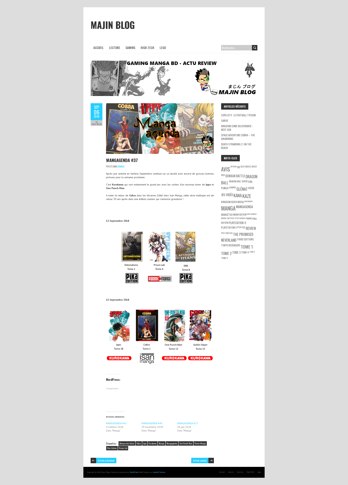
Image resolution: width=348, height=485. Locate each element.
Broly (254, 166)
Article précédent (106, 460)
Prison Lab (123, 448)
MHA (248, 213)
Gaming (130, 48)
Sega (223, 232)
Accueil (98, 48)
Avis (225, 169)
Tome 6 (224, 258)
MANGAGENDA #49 (152, 423)
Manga (121, 166)
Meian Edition (239, 214)
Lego (163, 48)
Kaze (246, 195)
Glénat (242, 189)
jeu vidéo (227, 194)
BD (238, 167)
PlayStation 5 (229, 227)
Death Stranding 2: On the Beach (236, 146)
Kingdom (226, 202)
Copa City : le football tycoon (238, 115)
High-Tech (147, 48)
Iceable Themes (159, 472)
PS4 (239, 227)
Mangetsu (227, 214)
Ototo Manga (240, 218)
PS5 (243, 227)
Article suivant (200, 460)
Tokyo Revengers (230, 245)
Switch (229, 233)
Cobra (138, 443)
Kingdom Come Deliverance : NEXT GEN (236, 128)
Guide (251, 188)
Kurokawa (153, 443)
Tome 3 (236, 252)
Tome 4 (245, 252)
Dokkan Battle (235, 175)
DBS (223, 175)
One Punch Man (185, 443)
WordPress (134, 472)
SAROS (224, 120)
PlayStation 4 (237, 223)
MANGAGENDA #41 (116, 423)
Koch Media (237, 202)
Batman (234, 166)
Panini (249, 218)
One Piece (230, 218)
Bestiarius (246, 166)
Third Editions (245, 239)
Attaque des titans (126, 443)
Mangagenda (172, 443)
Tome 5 (252, 251)
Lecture (114, 48)
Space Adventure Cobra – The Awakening (238, 137)
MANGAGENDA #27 (187, 423)
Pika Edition (112, 448)
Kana (238, 195)
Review (251, 228)
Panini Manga (200, 443)
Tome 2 (226, 253)
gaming (232, 187)
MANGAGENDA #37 (122, 160)
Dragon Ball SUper (238, 181)
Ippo (144, 443)
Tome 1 (247, 246)
